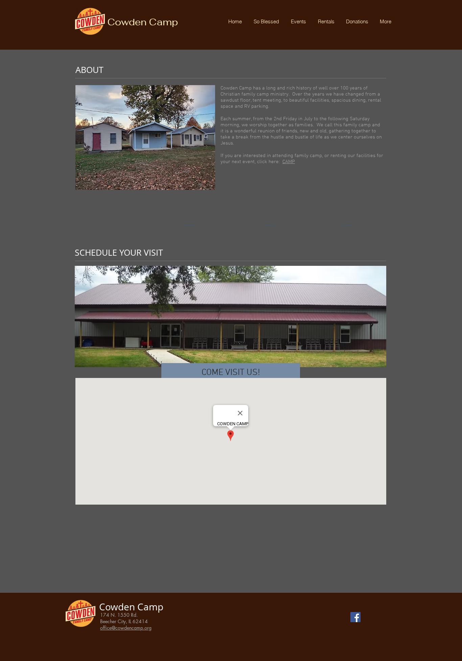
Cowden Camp (142, 22)
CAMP (288, 162)
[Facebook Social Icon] (355, 617)
